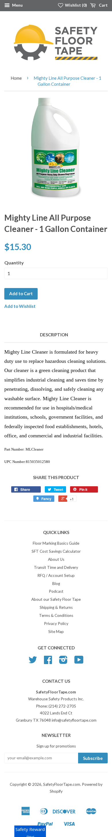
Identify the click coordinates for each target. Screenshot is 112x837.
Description (54, 334)
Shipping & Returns (56, 607)
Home (16, 78)
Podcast (56, 591)
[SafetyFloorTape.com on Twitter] (32, 661)
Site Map (56, 631)
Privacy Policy (56, 623)
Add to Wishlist (20, 306)
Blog (56, 583)
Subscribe (93, 758)
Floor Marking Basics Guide (56, 543)
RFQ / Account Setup (56, 575)
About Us (56, 559)
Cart (103, 5)
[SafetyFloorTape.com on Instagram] (63, 661)
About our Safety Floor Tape (56, 599)
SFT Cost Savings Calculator (56, 551)
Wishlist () (75, 5)
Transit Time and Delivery (56, 567)
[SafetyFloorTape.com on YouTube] (79, 661)
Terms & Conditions (56, 615)
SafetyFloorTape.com (61, 784)
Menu (17, 5)
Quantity (14, 262)
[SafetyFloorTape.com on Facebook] (48, 661)
